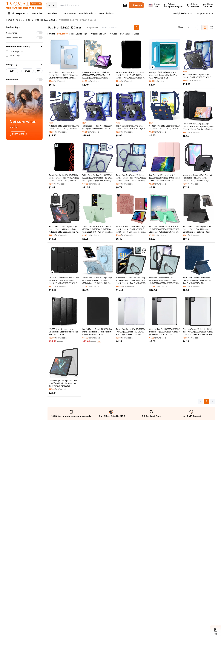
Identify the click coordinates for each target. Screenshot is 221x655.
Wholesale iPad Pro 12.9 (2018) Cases (77, 20)
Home (9, 19)
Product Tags (13, 27)
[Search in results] (136, 27)
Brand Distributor (107, 13)
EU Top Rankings (68, 13)
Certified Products (87, 13)
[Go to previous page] (200, 401)
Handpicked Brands (182, 13)
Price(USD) (11, 64)
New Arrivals (37, 13)
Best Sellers (52, 13)
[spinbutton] (12, 71)
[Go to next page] (212, 401)
